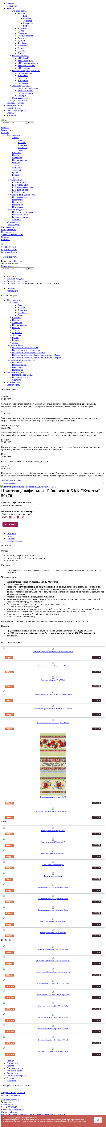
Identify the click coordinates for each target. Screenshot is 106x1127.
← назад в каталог (8, 483)
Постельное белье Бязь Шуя (25, 347)
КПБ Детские (18, 192)
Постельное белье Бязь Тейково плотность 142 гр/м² (36, 355)
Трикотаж (22, 145)
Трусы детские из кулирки (53, 876)
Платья (15, 155)
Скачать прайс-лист (10, 266)
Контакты (5, 239)
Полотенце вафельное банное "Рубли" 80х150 (53, 723)
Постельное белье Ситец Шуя (26, 350)
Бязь (20, 140)
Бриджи (16, 175)
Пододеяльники (19, 197)
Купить (96, 658)
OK (98, 1120)
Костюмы (16, 152)
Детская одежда (14, 224)
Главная (5, 127)
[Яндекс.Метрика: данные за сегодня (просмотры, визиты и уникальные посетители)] (10, 1100)
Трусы (15, 177)
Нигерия (18, 261)
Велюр (21, 150)
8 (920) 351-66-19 (9, 1107)
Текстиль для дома (15, 210)
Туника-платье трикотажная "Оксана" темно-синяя (53, 961)
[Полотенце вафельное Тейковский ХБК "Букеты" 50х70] (28, 487)
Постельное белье (15, 180)
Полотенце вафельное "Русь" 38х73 (53, 680)
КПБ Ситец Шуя (20, 185)
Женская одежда (14, 135)
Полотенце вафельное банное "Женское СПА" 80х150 (53, 709)
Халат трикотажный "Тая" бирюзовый (53, 921)
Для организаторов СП (12, 234)
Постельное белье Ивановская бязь (28, 352)
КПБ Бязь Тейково (20, 190)
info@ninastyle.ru (9, 252)
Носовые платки (20, 214)
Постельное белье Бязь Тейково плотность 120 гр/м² (36, 357)
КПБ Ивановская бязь (22, 187)
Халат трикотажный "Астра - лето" (53, 831)
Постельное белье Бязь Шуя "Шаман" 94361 (53, 1051)
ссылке (84, 621)
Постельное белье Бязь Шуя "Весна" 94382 (53, 1006)
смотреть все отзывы (11, 480)
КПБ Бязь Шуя (19, 182)
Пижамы (16, 162)
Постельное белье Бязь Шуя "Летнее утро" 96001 (53, 983)
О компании (7, 130)
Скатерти (16, 219)
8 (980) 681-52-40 (9, 1105)
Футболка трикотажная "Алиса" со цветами (53, 949)
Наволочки (17, 200)
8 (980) (9, 247)
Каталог (5, 132)
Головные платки (20, 217)
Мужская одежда (14, 222)
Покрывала (17, 207)
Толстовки (17, 170)
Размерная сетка (8, 229)
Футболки (17, 167)
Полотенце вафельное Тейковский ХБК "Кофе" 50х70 (53, 694)
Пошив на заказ (8, 232)
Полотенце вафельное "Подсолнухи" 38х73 (53, 666)
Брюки (15, 172)
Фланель (22, 142)
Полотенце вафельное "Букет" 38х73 (53, 797)
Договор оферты (9, 1112)
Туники (15, 165)
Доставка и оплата (9, 227)
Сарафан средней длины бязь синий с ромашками (53, 972)
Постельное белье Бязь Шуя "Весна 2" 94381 (53, 1029)
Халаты (15, 137)
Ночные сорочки (20, 160)
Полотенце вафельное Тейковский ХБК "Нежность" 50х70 (53, 652)
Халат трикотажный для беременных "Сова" (53, 887)
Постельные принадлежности (21, 195)
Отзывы (5, 237)
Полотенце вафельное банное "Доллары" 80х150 (53, 811)
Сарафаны (17, 157)
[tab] (11, 533)
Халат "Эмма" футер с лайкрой (53, 865)
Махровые (22, 147)
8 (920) (9, 249)
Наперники (17, 205)
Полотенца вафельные (22, 212)
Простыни (17, 202)
